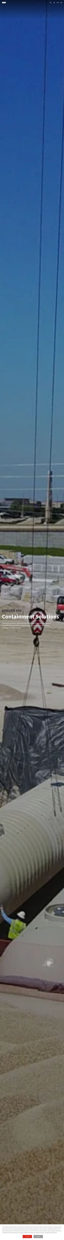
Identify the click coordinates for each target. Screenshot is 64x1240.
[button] (27, 1236)
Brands (19, 611)
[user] (54, 2)
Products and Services (8, 611)
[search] (50, 2)
